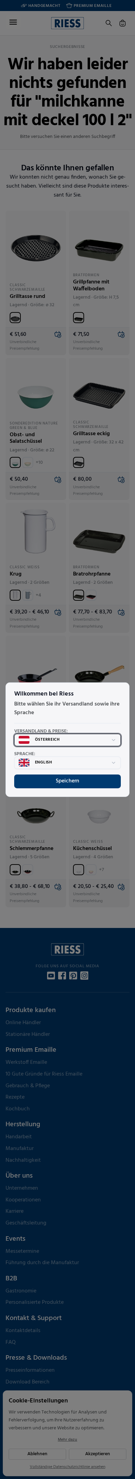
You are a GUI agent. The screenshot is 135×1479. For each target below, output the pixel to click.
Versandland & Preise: (41, 731)
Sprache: (24, 754)
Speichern (67, 781)
